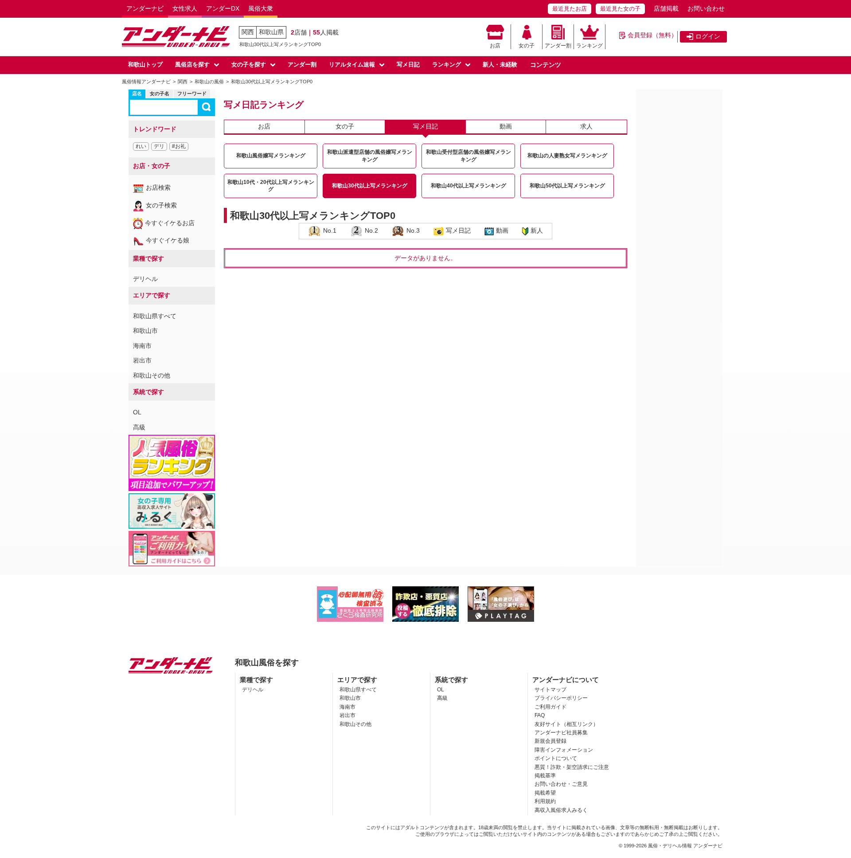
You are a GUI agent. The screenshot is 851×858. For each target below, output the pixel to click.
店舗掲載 (666, 8)
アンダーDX (222, 8)
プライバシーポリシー (561, 698)
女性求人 (184, 8)
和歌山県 (271, 31)
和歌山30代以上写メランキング (369, 186)
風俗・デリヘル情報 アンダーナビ (685, 845)
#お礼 (179, 146)
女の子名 (159, 93)
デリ (159, 146)
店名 (137, 93)
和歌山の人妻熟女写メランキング (567, 155)
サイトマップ (550, 689)
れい (141, 146)
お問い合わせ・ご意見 (561, 784)
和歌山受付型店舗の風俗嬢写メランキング (468, 156)
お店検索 (158, 187)
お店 (495, 46)
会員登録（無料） (652, 35)
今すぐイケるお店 (170, 222)
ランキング (589, 46)
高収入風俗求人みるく (561, 810)
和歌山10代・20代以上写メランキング (270, 186)
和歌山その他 (151, 375)
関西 (248, 31)
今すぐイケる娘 (167, 240)
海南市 (142, 345)
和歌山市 (145, 330)
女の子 (527, 46)
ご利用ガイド (550, 707)
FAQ (540, 715)
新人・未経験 (500, 64)
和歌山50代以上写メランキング (567, 186)
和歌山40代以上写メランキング (468, 186)
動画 (506, 126)
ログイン (707, 36)
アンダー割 (558, 46)
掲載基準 (545, 775)
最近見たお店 (569, 8)
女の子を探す (248, 64)
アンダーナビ (145, 8)
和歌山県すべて (154, 316)
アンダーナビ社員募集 (561, 732)
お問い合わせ (706, 8)
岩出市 (142, 360)
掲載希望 (545, 793)
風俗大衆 (260, 8)
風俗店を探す (192, 64)
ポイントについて (556, 758)
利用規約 (545, 801)
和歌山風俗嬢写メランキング (270, 155)
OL (137, 412)
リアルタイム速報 (352, 64)
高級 (139, 427)
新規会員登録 (550, 741)
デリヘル (145, 278)
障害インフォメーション (564, 750)
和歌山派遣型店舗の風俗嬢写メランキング (369, 156)
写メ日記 (408, 64)
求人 (586, 126)
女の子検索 (161, 205)
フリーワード (192, 93)
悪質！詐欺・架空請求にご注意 (572, 767)
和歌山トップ (145, 64)
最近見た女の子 (620, 8)
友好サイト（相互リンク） (566, 724)
